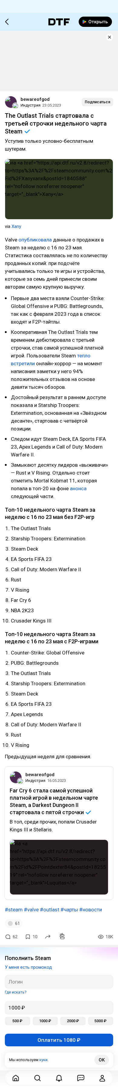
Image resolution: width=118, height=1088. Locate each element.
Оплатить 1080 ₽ (59, 1040)
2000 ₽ (73, 1021)
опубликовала (35, 240)
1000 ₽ (45, 1021)
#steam (14, 910)
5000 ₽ (100, 1021)
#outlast (49, 910)
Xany (16, 226)
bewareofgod (35, 99)
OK (102, 1060)
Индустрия (31, 105)
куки (43, 1060)
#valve (31, 910)
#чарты (69, 910)
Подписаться (97, 102)
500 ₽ (17, 1021)
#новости (90, 910)
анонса (78, 488)
